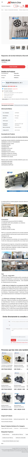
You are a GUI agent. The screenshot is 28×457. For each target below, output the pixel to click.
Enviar (13, 340)
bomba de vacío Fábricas (7, 437)
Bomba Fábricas (5, 434)
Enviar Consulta (13, 66)
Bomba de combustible (20, 437)
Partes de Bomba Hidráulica (7, 421)
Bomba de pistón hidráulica (7, 419)
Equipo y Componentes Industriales (11, 9)
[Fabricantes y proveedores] (14, 2)
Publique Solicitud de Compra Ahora (19, 342)
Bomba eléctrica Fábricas (17, 434)
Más (2, 443)
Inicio (2, 9)
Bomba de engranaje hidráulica (20, 419)
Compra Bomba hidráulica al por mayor (10, 441)
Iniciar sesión (5, 99)
